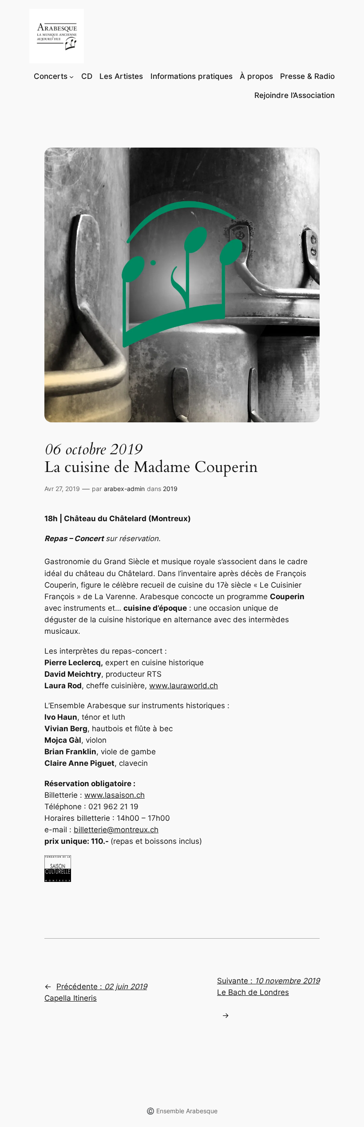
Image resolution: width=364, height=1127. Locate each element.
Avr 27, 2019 (62, 488)
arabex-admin (124, 488)
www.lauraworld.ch (183, 685)
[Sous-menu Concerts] (71, 76)
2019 (170, 488)
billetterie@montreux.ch (116, 829)
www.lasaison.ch (114, 795)
